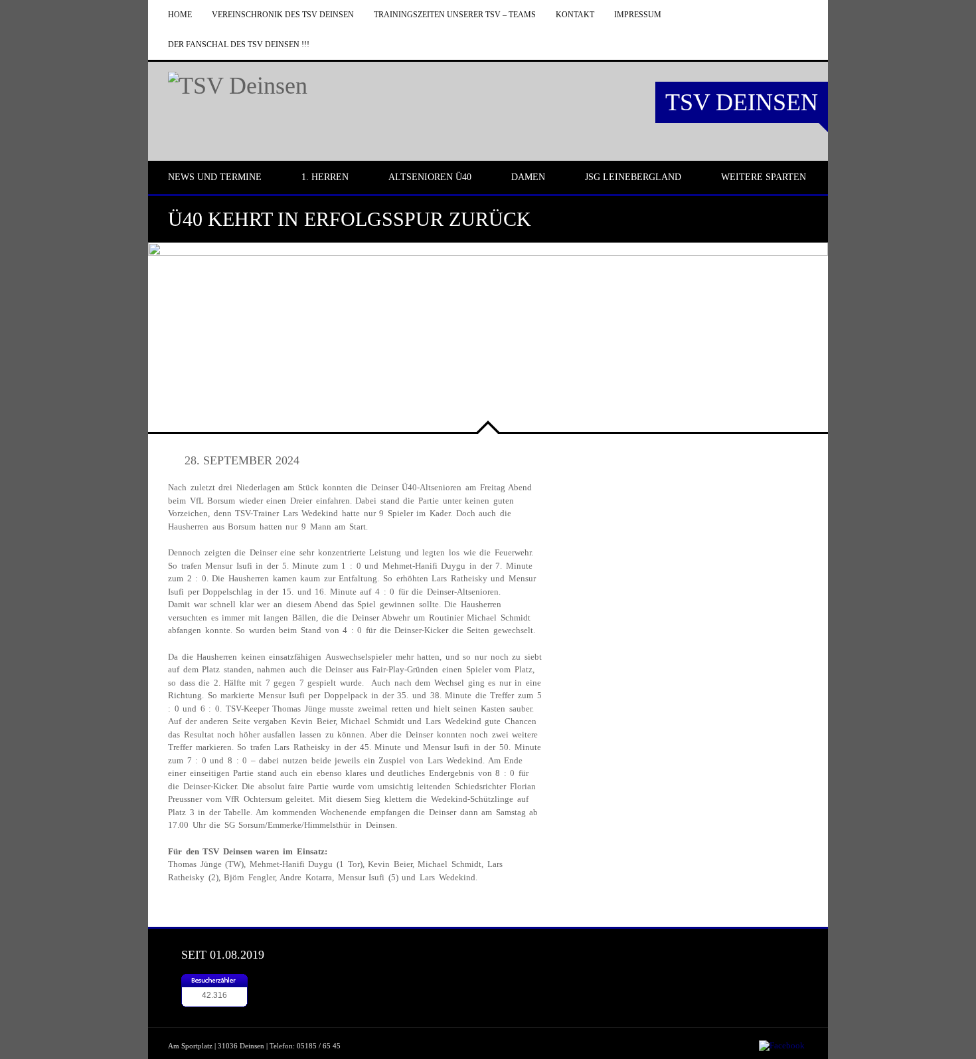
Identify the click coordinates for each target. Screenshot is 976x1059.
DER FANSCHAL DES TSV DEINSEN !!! (238, 44)
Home (180, 14)
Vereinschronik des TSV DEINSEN (283, 14)
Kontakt (575, 14)
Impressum (637, 14)
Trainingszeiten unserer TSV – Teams (455, 14)
